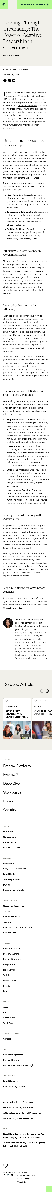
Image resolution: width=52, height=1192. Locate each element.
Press (5, 1012)
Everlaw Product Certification (18, 927)
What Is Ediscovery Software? (18, 1107)
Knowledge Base (11, 916)
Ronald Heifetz (10, 155)
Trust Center (9, 1023)
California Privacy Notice (26, 1175)
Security (9, 810)
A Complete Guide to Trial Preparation (22, 1113)
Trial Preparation (11, 879)
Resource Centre (11, 948)
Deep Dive (11, 783)
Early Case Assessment (14, 868)
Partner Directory (12, 959)
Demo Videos (9, 980)
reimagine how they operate (19, 264)
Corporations (9, 837)
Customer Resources (13, 906)
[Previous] (41, 691)
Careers (7, 1039)
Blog (5, 991)
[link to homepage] (5, 1167)
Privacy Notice (22, 1172)
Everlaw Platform (17, 765)
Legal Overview (11, 1081)
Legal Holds (9, 874)
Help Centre (9, 970)
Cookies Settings (23, 1179)
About (6, 1007)
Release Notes (10, 932)
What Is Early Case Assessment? (19, 1118)
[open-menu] (49, 1189)
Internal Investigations (14, 890)
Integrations (9, 964)
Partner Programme (13, 1054)
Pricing (8, 801)
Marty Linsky (28, 155)
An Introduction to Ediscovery (18, 1102)
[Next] (47, 691)
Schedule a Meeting (33, 4)
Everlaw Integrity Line (14, 1086)
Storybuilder (13, 792)
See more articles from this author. (32, 658)
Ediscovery (8, 863)
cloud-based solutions (24, 356)
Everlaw (10, 774)
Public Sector (10, 842)
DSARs (6, 885)
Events (6, 986)
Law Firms (8, 831)
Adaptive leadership (27, 105)
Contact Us (9, 1017)
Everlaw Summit (11, 954)
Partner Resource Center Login (18, 1065)
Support (7, 911)
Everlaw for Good (11, 847)
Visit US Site (21, 1182)
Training (7, 922)
